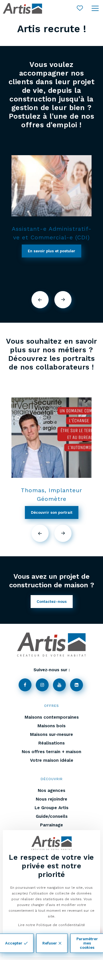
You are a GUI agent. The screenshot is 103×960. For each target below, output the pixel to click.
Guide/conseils (52, 816)
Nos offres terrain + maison (51, 751)
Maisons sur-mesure (51, 734)
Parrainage (51, 825)
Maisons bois (51, 725)
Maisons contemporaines (52, 717)
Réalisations (51, 743)
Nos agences (51, 790)
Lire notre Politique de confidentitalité (51, 925)
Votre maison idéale (51, 760)
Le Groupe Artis (51, 807)
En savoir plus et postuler (51, 251)
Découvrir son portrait (51, 512)
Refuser (49, 943)
